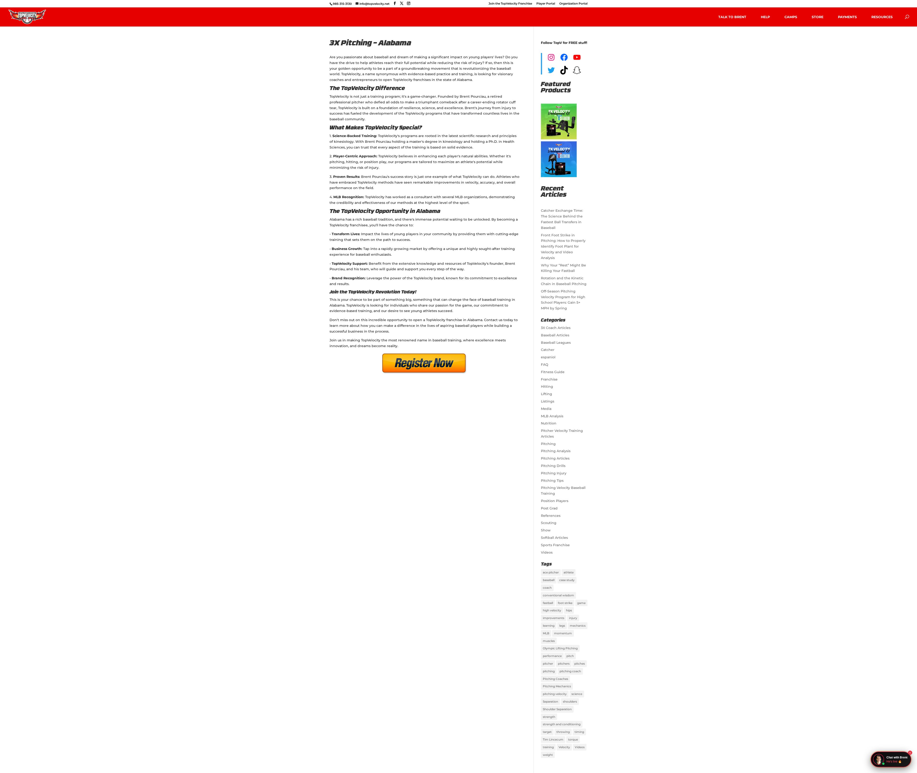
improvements (553, 618)
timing (579, 732)
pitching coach (570, 671)
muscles (549, 641)
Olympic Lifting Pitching (560, 648)
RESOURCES (882, 17)
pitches (579, 663)
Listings (547, 401)
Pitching (548, 444)
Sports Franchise (555, 545)
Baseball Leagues (556, 342)
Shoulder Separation (557, 709)
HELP (765, 17)
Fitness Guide (553, 372)
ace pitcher (551, 572)
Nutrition (548, 423)
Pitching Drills (553, 466)
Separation (550, 701)
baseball (548, 580)
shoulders (570, 701)
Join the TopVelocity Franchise (510, 3)
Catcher (547, 350)
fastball (548, 603)
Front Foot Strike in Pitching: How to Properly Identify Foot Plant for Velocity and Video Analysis (563, 246)
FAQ (544, 364)
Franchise (549, 379)
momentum (563, 633)
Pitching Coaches (555, 679)
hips (569, 610)
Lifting (546, 394)
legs (562, 625)
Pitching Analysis (555, 451)
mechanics (578, 625)
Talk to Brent (732, 17)
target (547, 732)
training (548, 747)
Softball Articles (554, 537)
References (550, 516)
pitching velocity (555, 694)
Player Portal (545, 3)
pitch (570, 656)
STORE (817, 17)
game (581, 603)
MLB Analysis (552, 416)
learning (548, 625)
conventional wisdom (558, 595)
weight (548, 755)
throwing (563, 732)
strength (549, 717)
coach (547, 587)
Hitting (547, 386)
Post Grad (549, 508)
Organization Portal (573, 3)
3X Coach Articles (555, 328)
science (576, 694)
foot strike (565, 603)
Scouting (548, 523)
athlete (569, 572)
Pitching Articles (555, 458)
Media (546, 409)
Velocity (564, 747)
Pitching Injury (553, 473)
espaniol (548, 357)
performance (552, 656)
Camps (790, 17)
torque (573, 739)
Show (546, 530)
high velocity (552, 610)
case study (567, 580)
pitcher (548, 663)
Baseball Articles (555, 335)
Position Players (554, 501)
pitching (549, 671)
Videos (547, 552)
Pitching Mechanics (557, 686)
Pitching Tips (552, 480)
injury (573, 618)
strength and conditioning (562, 724)
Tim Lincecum (553, 739)
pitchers (564, 663)
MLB (546, 633)
